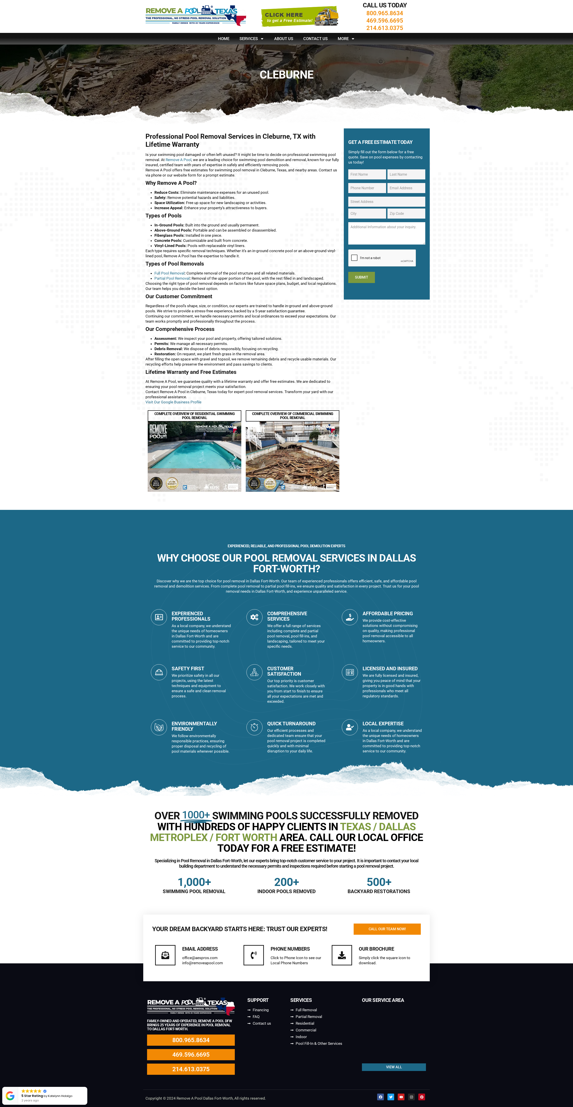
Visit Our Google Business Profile (173, 402)
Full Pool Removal (169, 273)
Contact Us (315, 38)
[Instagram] (411, 1097)
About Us (283, 38)
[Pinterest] (421, 1097)
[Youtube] (401, 1097)
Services (248, 38)
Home (223, 38)
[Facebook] (380, 1097)
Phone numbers (290, 949)
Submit (361, 277)
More (343, 38)
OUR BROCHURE (376, 949)
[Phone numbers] (254, 955)
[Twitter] (390, 1097)
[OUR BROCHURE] (342, 955)
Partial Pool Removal (172, 278)
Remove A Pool (178, 160)
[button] (154, 457)
